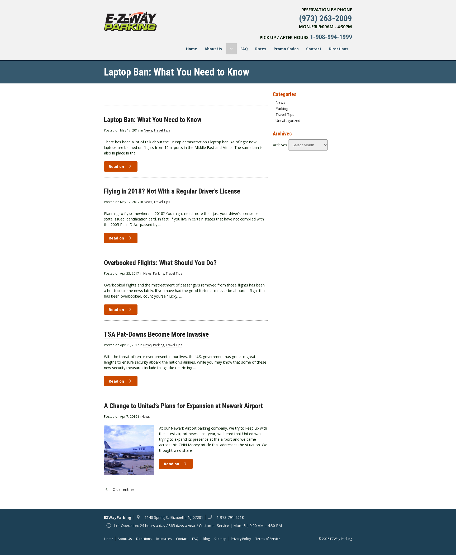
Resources (164, 539)
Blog (206, 539)
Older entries (124, 489)
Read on (117, 166)
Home (191, 48)
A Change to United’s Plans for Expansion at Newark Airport (183, 406)
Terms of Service (267, 539)
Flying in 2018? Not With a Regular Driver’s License (172, 191)
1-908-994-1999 (331, 37)
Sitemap (220, 539)
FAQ (244, 48)
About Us (213, 48)
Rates (260, 48)
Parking (158, 273)
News (148, 130)
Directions (338, 48)
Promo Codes (286, 48)
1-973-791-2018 (230, 517)
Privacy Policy (241, 539)
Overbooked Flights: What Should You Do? (160, 263)
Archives (280, 144)
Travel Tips (162, 130)
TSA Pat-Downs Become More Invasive (156, 334)
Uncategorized (288, 120)
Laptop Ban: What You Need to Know (153, 120)
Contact (313, 48)
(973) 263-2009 (325, 18)
